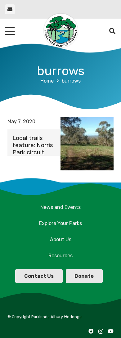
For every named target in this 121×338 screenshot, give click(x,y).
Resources (60, 256)
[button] (10, 31)
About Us (60, 239)
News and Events (60, 207)
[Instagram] (100, 331)
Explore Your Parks (60, 223)
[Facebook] (90, 331)
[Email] (10, 9)
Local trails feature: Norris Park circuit (32, 145)
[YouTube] (111, 331)
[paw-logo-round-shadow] (60, 31)
